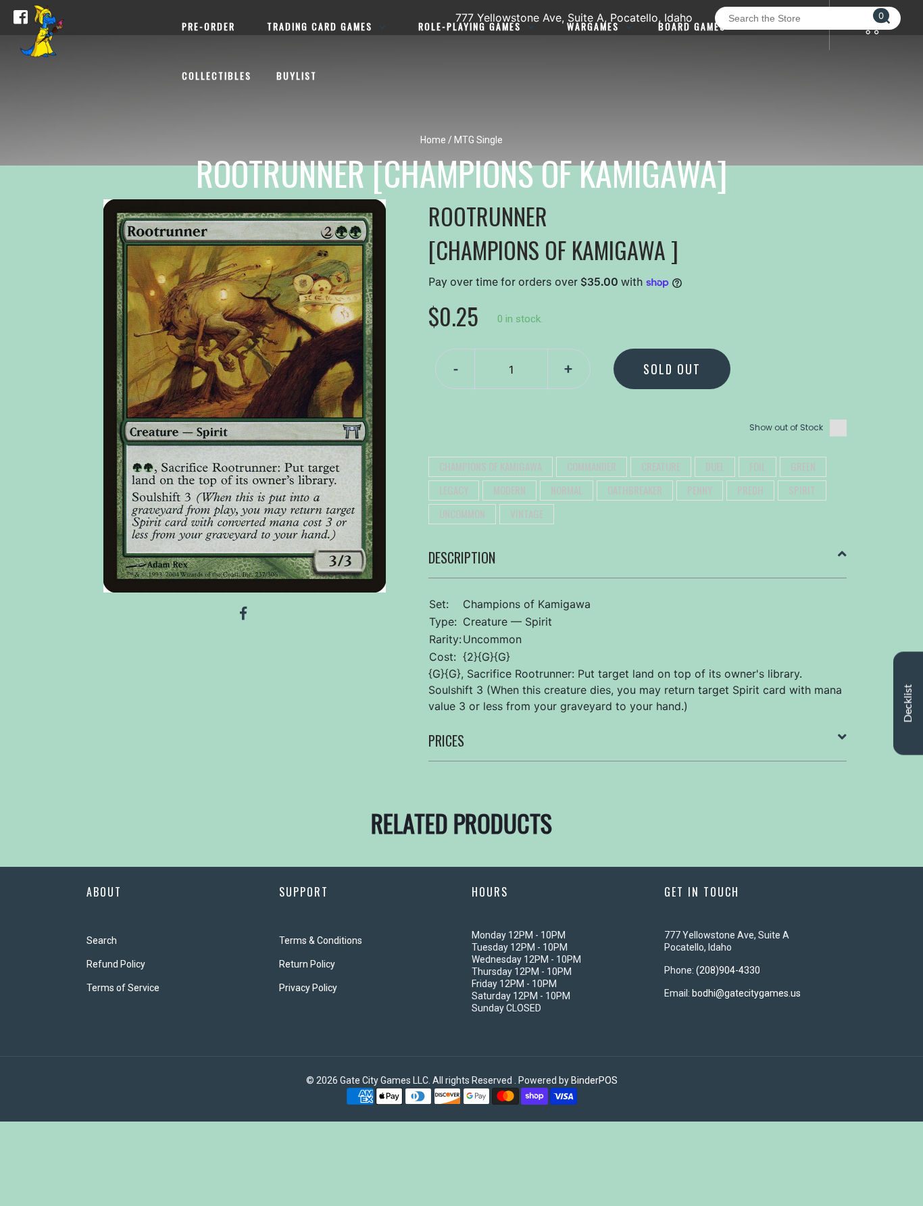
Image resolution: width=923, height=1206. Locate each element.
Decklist (908, 703)
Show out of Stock (786, 427)
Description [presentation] (461, 557)
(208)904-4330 (728, 970)
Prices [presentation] (446, 740)
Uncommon (462, 513)
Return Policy (307, 964)
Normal (566, 489)
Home (433, 139)
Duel (714, 466)
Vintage (526, 513)
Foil (757, 466)
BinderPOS (594, 1080)
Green (803, 466)
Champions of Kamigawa (490, 466)
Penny (699, 489)
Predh (750, 489)
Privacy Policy (308, 987)
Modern (509, 489)
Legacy (453, 489)
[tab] (637, 562)
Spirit (802, 489)
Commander (591, 466)
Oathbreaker (634, 489)
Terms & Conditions (320, 940)
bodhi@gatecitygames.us (746, 993)
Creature (660, 466)
